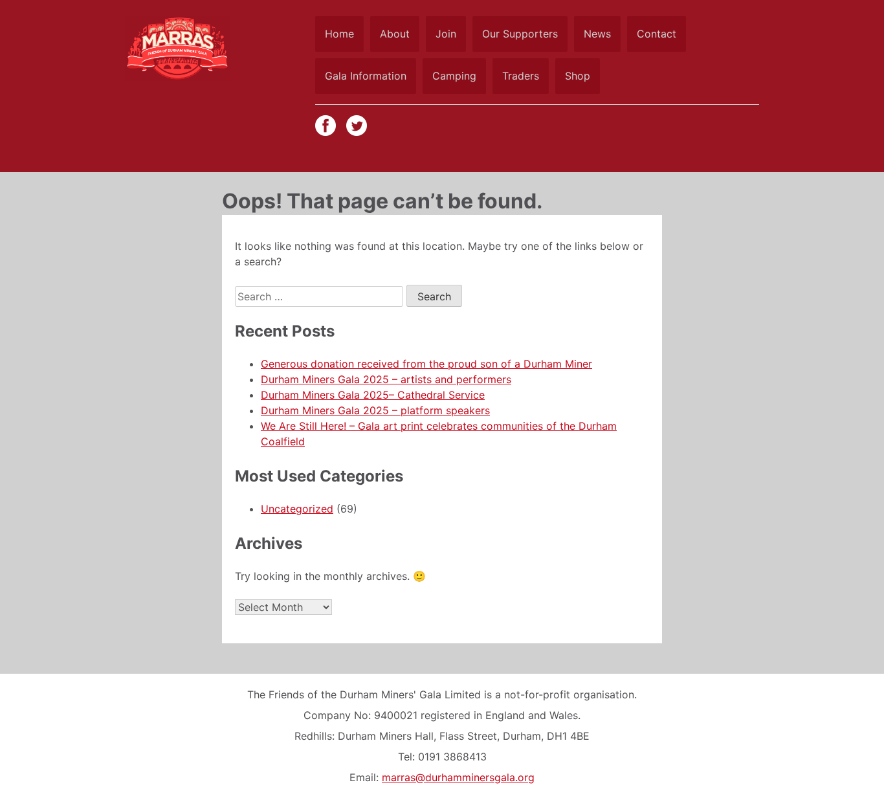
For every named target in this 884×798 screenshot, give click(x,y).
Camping (454, 75)
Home (339, 33)
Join (446, 33)
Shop (577, 75)
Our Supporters (520, 33)
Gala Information (365, 75)
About (395, 33)
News (597, 33)
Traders (520, 75)
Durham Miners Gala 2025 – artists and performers (386, 379)
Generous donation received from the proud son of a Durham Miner (426, 363)
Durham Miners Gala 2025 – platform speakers (375, 410)
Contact (656, 33)
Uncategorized (297, 508)
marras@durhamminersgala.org (458, 777)
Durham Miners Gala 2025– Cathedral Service (373, 394)
